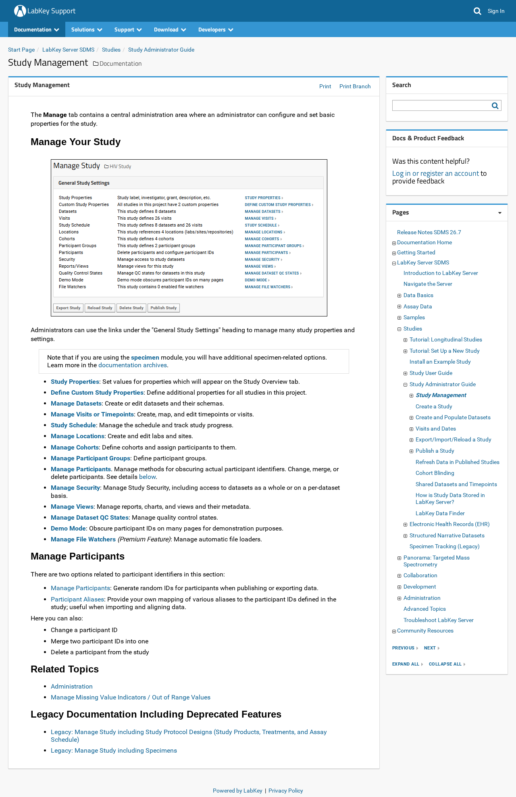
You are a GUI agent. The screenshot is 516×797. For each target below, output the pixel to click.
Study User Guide (431, 373)
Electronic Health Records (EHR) (450, 524)
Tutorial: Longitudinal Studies (446, 339)
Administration (72, 686)
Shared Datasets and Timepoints (456, 484)
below (147, 477)
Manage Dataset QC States (90, 517)
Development (420, 586)
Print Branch (355, 86)
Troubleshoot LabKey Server (439, 620)
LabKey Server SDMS (68, 49)
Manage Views (72, 506)
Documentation (121, 63)
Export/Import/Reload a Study (453, 439)
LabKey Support (51, 10)
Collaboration (420, 575)
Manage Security (75, 487)
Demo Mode (68, 528)
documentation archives (132, 365)
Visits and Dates (436, 428)
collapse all (445, 664)
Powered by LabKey (237, 790)
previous (403, 648)
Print (325, 86)
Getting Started (416, 252)
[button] (477, 11)
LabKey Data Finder (440, 513)
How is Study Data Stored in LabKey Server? (450, 498)
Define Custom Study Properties (97, 392)
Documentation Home (424, 242)
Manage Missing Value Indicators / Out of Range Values (130, 697)
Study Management (441, 395)
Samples (414, 317)
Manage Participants (81, 469)
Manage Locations (77, 436)
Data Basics (418, 295)
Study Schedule (73, 425)
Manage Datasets (76, 403)
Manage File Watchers (83, 539)
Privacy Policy (285, 790)
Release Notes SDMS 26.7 (429, 232)
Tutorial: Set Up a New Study (445, 351)
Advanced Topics (425, 609)
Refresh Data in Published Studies (457, 462)
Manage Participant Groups (90, 458)
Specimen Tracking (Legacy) (445, 546)
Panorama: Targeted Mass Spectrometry (437, 561)
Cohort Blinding (435, 473)
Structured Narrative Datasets (447, 535)
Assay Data (418, 306)
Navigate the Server (428, 284)
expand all (406, 664)
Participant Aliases (77, 599)
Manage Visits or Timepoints (92, 414)
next (430, 648)
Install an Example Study (440, 361)
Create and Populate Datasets (453, 417)
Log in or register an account (435, 173)
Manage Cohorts (75, 447)
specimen (145, 357)
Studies (111, 49)
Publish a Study (435, 450)
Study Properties (75, 381)
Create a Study (434, 406)
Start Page (21, 49)
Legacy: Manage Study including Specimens (114, 750)
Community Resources (425, 630)
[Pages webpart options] (499, 213)
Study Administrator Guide (161, 49)
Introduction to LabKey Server (441, 273)
